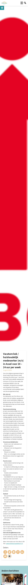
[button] (2, 8)
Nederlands (8, 583)
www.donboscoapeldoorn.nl (14, 543)
